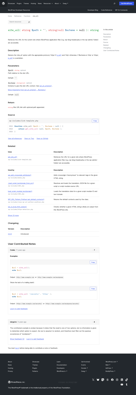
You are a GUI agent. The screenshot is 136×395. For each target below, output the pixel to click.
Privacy (10, 371)
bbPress (109, 368)
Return (105, 39)
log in (17, 348)
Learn (58, 362)
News (10, 365)
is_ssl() (59, 55)
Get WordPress (126, 3)
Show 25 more (13, 215)
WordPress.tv (62, 371)
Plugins (34, 368)
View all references (15, 138)
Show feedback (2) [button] (17, 339)
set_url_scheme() (46, 86)
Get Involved (85, 362)
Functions (27, 16)
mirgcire (13, 322)
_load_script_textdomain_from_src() (21, 183)
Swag (84, 371)
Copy (95, 121)
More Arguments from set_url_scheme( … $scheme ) (27, 90)
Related (106, 45)
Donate (84, 368)
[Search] (29, 22)
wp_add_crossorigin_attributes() (19, 175)
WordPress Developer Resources (19, 10)
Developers (61, 368)
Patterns (35, 371)
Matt (108, 365)
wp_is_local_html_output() (17, 207)
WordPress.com (112, 362)
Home (10, 16)
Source (105, 42)
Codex (12, 250)
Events (83, 365)
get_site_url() (12, 157)
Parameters (107, 37)
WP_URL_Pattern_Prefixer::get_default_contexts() (26, 199)
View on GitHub (42, 138)
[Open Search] (114, 3)
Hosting (10, 368)
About (10, 362)
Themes (35, 365)
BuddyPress (110, 371)
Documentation (62, 365)
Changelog (107, 48)
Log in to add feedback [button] (19, 309)
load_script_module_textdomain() (20, 191)
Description (107, 34)
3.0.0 (10, 234)
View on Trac (29, 138)
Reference (17, 16)
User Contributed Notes (111, 50)
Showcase (35, 362)
